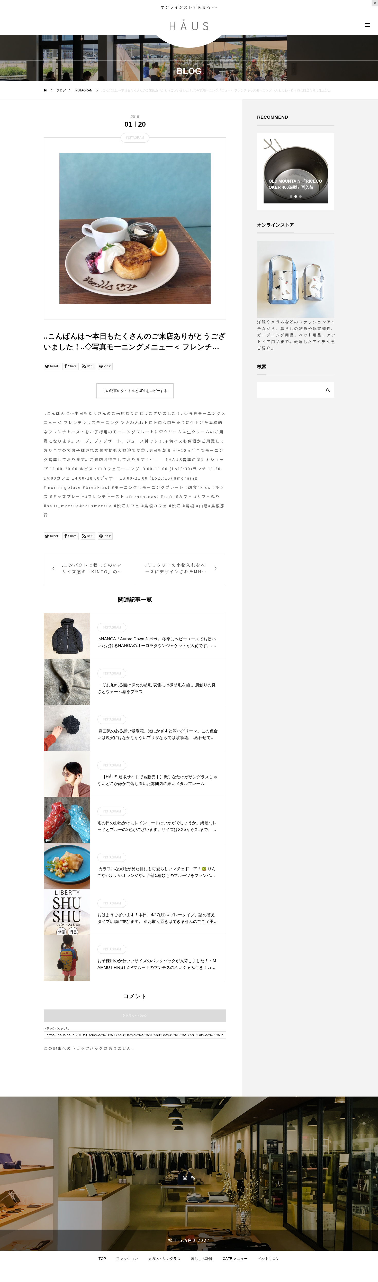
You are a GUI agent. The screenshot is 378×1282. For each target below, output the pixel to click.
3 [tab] (300, 196)
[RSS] (193, 1177)
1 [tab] (291, 196)
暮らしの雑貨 (201, 1259)
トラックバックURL (56, 1028)
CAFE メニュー (235, 1259)
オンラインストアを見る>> (189, 7)
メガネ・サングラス (164, 1259)
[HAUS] (189, 24)
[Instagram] (185, 1177)
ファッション (127, 1259)
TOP (102, 1259)
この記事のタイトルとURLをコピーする (135, 391)
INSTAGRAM (135, 137)
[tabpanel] (296, 171)
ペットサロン (269, 1259)
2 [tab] (296, 196)
